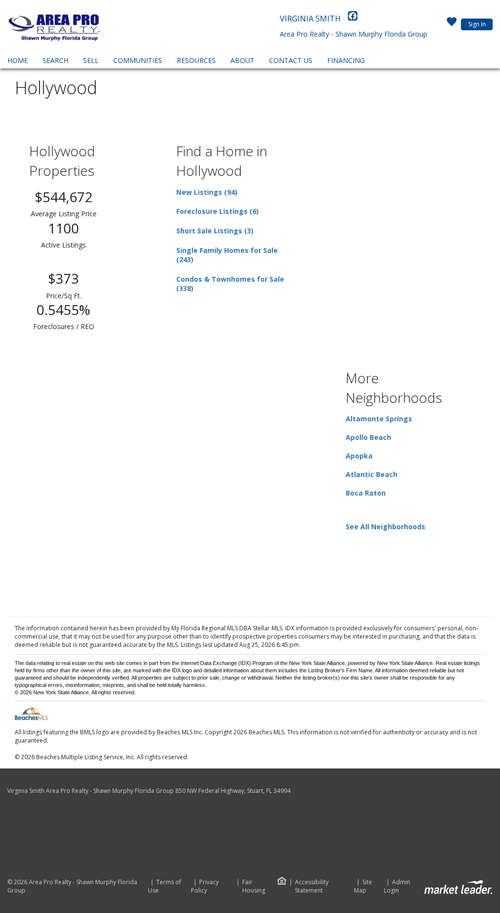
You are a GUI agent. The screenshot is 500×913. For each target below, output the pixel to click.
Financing (346, 60)
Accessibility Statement (312, 886)
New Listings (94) (206, 192)
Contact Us (290, 60)
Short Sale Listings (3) (214, 230)
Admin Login (397, 886)
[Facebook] (352, 18)
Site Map (363, 886)
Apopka (359, 455)
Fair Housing (253, 886)
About (242, 60)
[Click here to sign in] (452, 24)
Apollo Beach (368, 437)
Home (17, 60)
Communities (137, 60)
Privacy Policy (205, 886)
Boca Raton (366, 493)
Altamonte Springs (379, 418)
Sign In (477, 24)
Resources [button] (196, 60)
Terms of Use (164, 886)
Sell (91, 60)
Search (55, 60)
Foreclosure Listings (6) (217, 211)
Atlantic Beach (371, 474)
